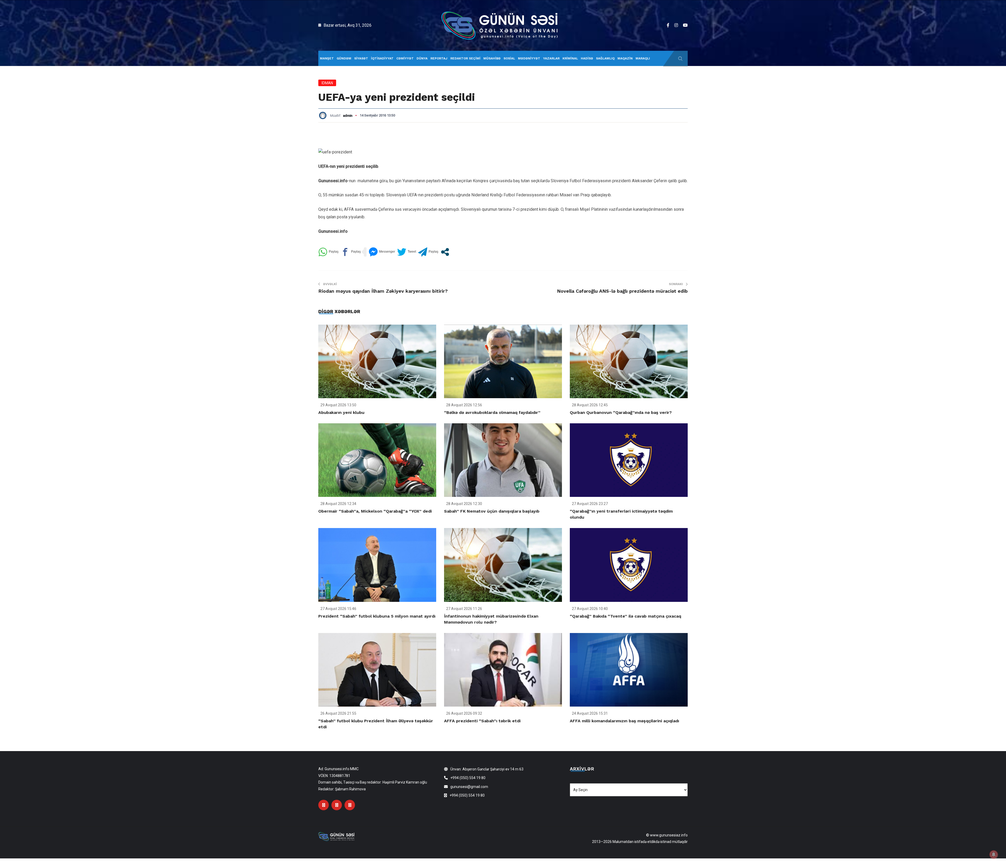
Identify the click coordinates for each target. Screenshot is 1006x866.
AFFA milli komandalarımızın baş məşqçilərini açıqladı (624, 720)
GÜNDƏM (344, 58)
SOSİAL (509, 58)
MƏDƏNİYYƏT (529, 58)
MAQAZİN (625, 58)
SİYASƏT (361, 58)
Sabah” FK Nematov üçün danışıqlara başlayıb (491, 511)
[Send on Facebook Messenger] (382, 252)
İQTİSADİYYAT (382, 58)
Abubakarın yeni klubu (341, 412)
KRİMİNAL (570, 58)
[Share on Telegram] (428, 252)
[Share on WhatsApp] (328, 252)
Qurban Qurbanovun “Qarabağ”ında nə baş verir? (621, 412)
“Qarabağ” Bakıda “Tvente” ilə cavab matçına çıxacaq (625, 616)
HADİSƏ (587, 58)
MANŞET (327, 58)
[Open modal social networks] (445, 252)
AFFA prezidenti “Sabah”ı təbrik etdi (482, 720)
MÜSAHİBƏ (492, 58)
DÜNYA (422, 58)
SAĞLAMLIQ (605, 58)
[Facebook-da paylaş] (351, 252)
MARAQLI (643, 58)
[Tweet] (406, 252)
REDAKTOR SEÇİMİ (465, 58)
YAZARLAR (551, 58)
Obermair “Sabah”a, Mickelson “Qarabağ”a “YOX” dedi (375, 511)
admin (347, 116)
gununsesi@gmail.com (469, 787)
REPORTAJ (438, 58)
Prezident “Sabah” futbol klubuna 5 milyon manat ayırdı (376, 616)
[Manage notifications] (993, 854)
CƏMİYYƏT (405, 58)
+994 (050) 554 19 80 (467, 778)
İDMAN (327, 83)
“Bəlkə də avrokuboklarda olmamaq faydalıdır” (492, 412)
